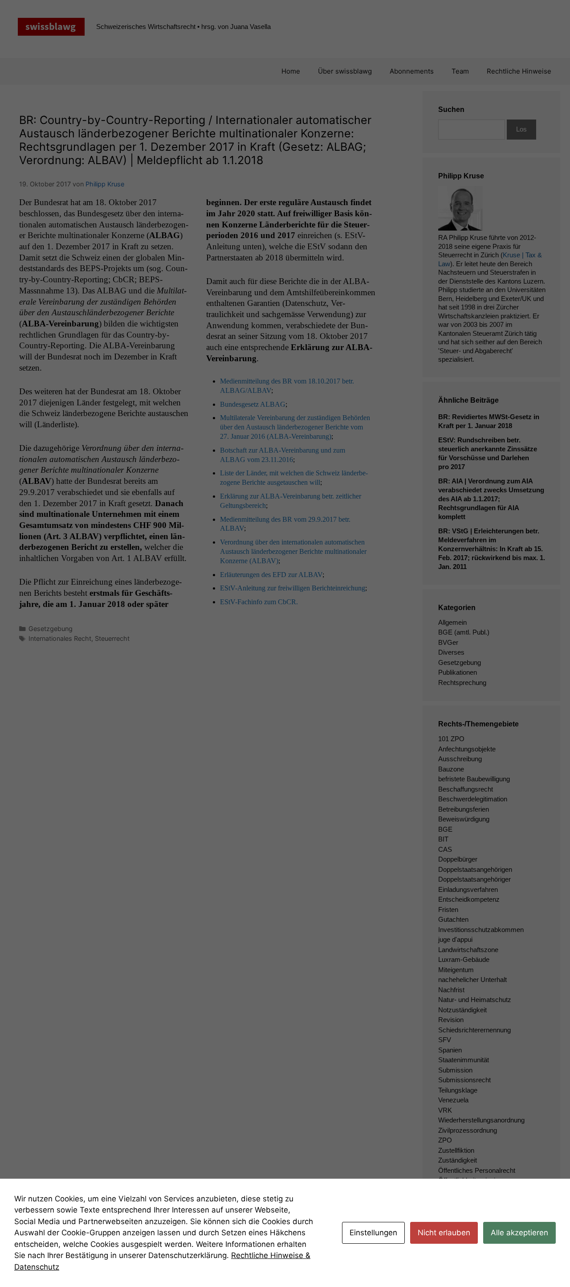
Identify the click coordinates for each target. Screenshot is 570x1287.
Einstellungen (373, 1232)
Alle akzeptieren (519, 1232)
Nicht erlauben (444, 1232)
